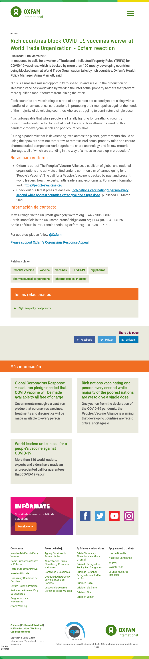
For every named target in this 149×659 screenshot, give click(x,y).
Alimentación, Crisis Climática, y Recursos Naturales (57, 564)
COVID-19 (79, 270)
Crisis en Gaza (85, 583)
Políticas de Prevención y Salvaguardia (24, 592)
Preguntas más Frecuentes (19, 600)
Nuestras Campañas (120, 557)
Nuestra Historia (20, 573)
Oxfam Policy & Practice (24, 585)
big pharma (98, 270)
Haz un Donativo (118, 553)
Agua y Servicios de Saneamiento (55, 555)
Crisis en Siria (84, 592)
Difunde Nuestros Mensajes (118, 573)
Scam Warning (19, 606)
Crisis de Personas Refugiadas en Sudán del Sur (89, 575)
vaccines (61, 270)
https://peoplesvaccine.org (43, 185)
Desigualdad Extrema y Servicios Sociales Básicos (58, 579)
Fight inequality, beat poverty (35, 308)
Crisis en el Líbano (87, 587)
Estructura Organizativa (24, 568)
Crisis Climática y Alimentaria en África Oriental (88, 556)
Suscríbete (24, 526)
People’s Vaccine (23, 270)
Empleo (113, 562)
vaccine (45, 270)
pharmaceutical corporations (31, 279)
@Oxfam (55, 234)
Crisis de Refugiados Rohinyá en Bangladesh (90, 566)
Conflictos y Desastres (57, 572)
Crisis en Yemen (85, 596)
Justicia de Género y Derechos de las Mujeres (58, 589)
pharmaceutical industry (70, 279)
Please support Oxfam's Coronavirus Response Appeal (49, 242)
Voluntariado (116, 567)
